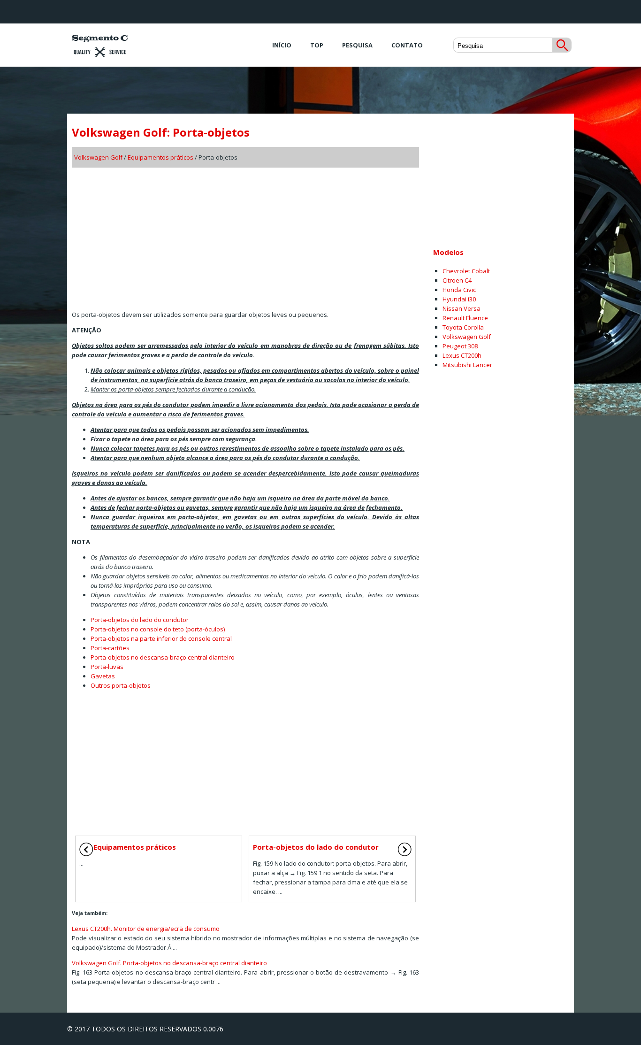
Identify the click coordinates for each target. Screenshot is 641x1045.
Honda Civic (459, 289)
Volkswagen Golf (98, 157)
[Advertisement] (245, 235)
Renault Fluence (465, 318)
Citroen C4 (457, 280)
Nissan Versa (462, 308)
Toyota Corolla (463, 327)
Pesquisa (357, 45)
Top (316, 45)
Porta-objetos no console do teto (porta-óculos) (158, 629)
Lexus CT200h (462, 355)
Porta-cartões (110, 648)
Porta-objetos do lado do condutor (140, 619)
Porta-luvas (107, 666)
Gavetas (103, 676)
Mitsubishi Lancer (467, 365)
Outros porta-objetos (121, 685)
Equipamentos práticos (160, 157)
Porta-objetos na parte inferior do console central (161, 638)
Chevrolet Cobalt (466, 271)
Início (281, 45)
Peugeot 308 (460, 346)
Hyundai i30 (459, 299)
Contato (407, 45)
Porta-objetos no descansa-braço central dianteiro (163, 657)
